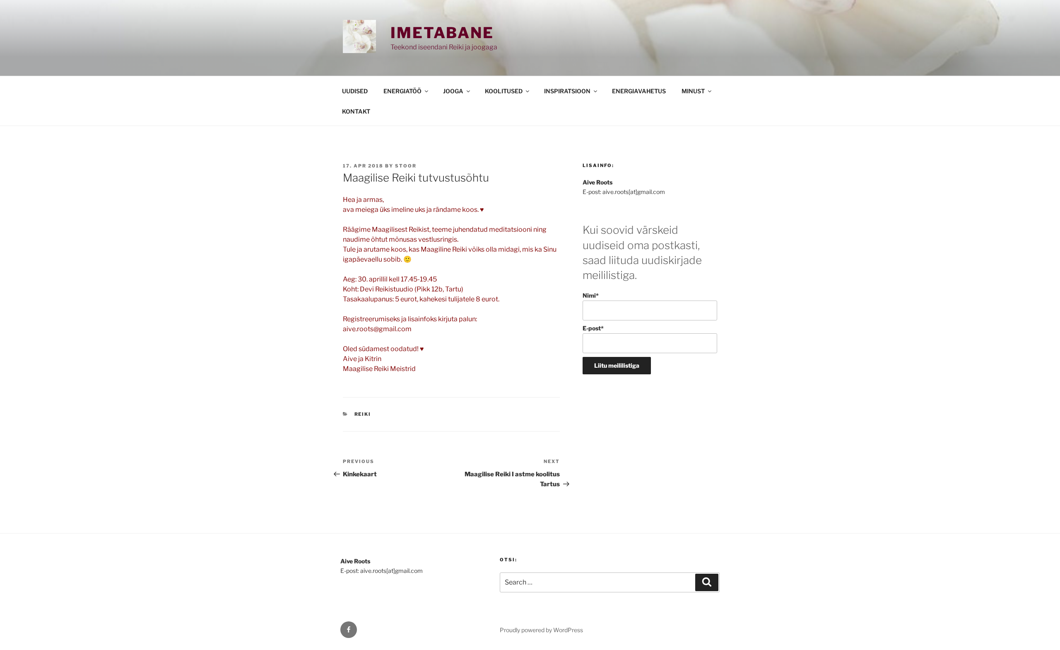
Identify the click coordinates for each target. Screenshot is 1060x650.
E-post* (593, 328)
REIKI (362, 414)
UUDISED (355, 91)
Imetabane (442, 33)
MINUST (693, 91)
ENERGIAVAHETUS (639, 91)
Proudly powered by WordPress (541, 629)
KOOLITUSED (504, 91)
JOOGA (453, 91)
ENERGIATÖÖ (402, 91)
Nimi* (591, 295)
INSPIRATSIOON (567, 91)
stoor (406, 166)
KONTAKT (356, 111)
